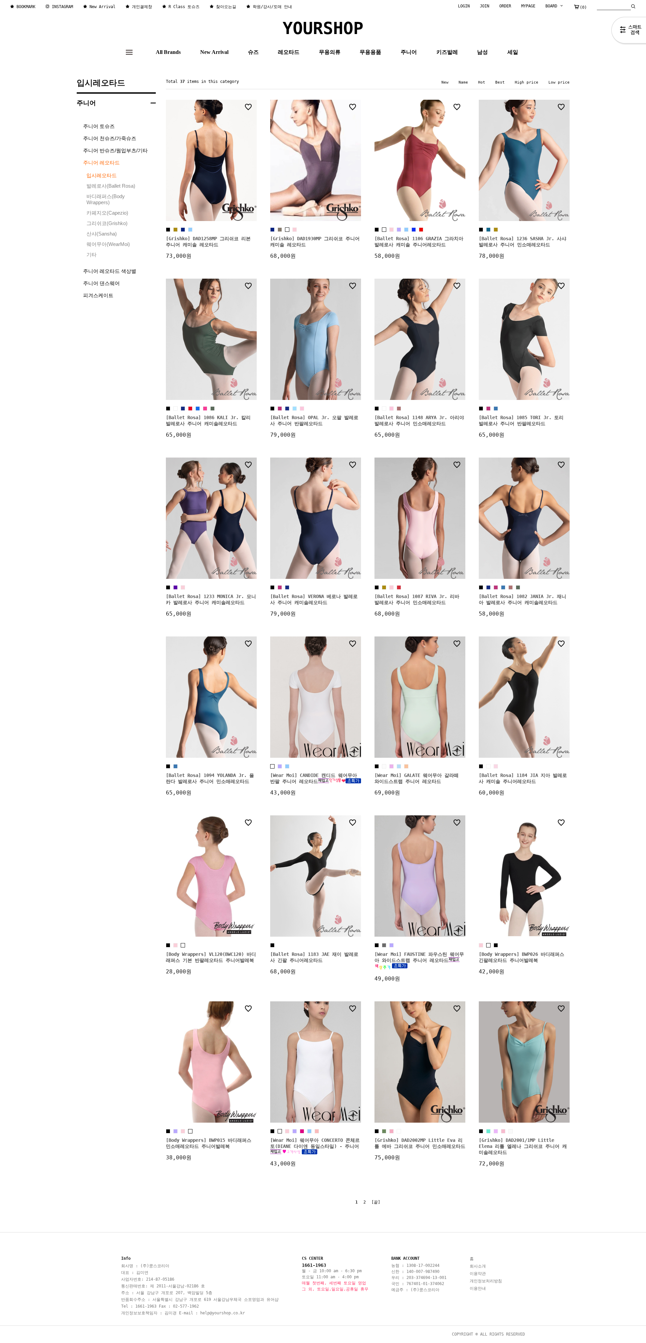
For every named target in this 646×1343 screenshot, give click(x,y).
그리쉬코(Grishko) (107, 223)
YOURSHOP (323, 28)
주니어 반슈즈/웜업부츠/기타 (115, 150)
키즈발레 (447, 52)
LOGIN (464, 6)
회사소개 (478, 1266)
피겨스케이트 (98, 295)
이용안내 (478, 1288)
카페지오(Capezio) (107, 213)
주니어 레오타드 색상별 (109, 271)
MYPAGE (528, 6)
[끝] (375, 1202)
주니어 (409, 52)
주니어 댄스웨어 (101, 283)
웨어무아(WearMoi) (108, 244)
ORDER (505, 6)
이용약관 (478, 1273)
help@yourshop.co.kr (222, 1313)
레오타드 (288, 52)
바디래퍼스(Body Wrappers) (105, 199)
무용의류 (329, 52)
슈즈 (253, 52)
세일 (512, 52)
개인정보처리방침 (486, 1281)
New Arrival (214, 52)
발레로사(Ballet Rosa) (110, 186)
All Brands (168, 52)
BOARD (552, 6)
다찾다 (628, 31)
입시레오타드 (101, 82)
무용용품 (370, 52)
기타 (91, 254)
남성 (482, 52)
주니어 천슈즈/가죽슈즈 (109, 138)
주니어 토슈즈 (99, 126)
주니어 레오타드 (101, 162)
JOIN (484, 6)
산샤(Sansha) (101, 234)
